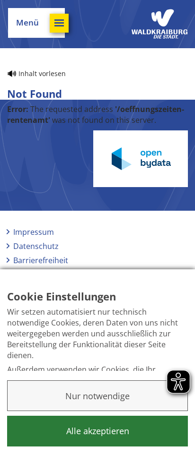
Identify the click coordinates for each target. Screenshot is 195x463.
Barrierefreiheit (40, 260)
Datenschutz (36, 246)
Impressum (33, 232)
